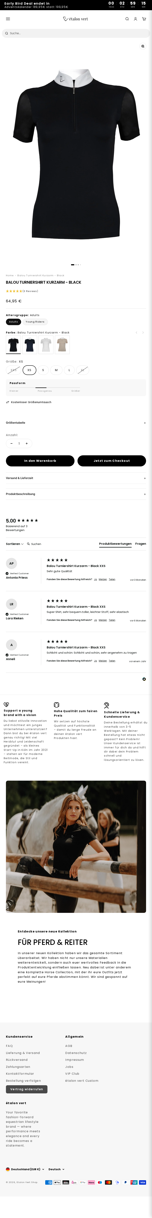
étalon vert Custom (81, 1081)
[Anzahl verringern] (11, 443)
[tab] (115, 544)
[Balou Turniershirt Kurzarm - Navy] (29, 345)
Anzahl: (12, 435)
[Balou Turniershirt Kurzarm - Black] (13, 345)
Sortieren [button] (13, 544)
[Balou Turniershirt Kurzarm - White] (46, 345)
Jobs (69, 1067)
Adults (13, 321)
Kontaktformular (20, 1074)
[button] (76, 291)
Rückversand (17, 1060)
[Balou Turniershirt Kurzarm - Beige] (62, 345)
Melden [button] (103, 579)
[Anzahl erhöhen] (26, 443)
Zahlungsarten (18, 1067)
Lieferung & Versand (23, 1053)
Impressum (74, 1060)
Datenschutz (76, 1053)
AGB (68, 1046)
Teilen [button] (112, 579)
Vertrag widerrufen (26, 1089)
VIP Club (72, 1074)
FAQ (9, 1046)
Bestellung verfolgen (23, 1081)
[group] (25, 521)
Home (10, 275)
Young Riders (35, 321)
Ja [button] (95, 579)
